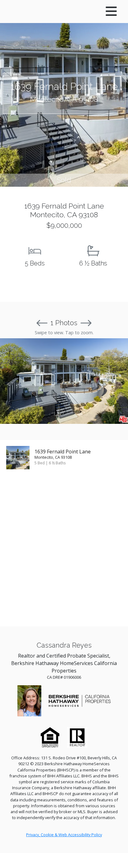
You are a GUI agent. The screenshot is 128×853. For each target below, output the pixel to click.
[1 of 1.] (64, 381)
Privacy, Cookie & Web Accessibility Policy (64, 834)
